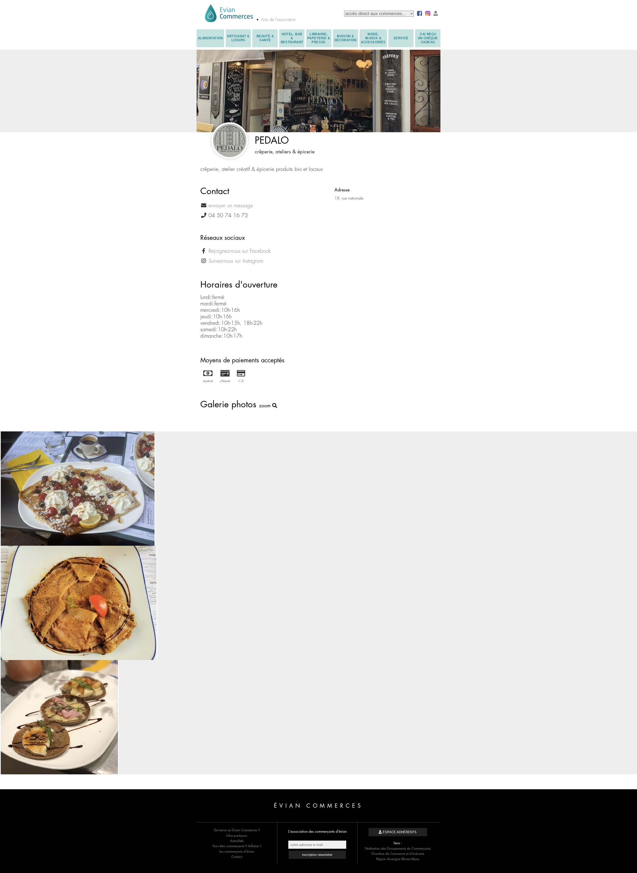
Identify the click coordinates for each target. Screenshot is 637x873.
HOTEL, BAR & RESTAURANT (292, 38)
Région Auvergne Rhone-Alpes (397, 859)
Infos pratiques (236, 835)
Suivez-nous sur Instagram (236, 260)
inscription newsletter (317, 855)
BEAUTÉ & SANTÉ (265, 38)
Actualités (237, 840)
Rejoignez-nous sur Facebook (240, 251)
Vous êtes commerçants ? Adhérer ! (236, 846)
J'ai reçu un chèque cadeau (428, 38)
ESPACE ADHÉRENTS (399, 832)
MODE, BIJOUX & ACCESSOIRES (373, 38)
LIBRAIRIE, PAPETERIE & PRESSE (318, 38)
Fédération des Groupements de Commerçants (397, 848)
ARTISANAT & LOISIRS (238, 38)
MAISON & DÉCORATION (345, 38)
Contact (236, 856)
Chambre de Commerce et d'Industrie (397, 853)
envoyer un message (231, 205)
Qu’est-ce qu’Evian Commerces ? (237, 830)
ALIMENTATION (210, 38)
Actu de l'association (278, 19)
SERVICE (401, 38)
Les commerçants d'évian (236, 851)
